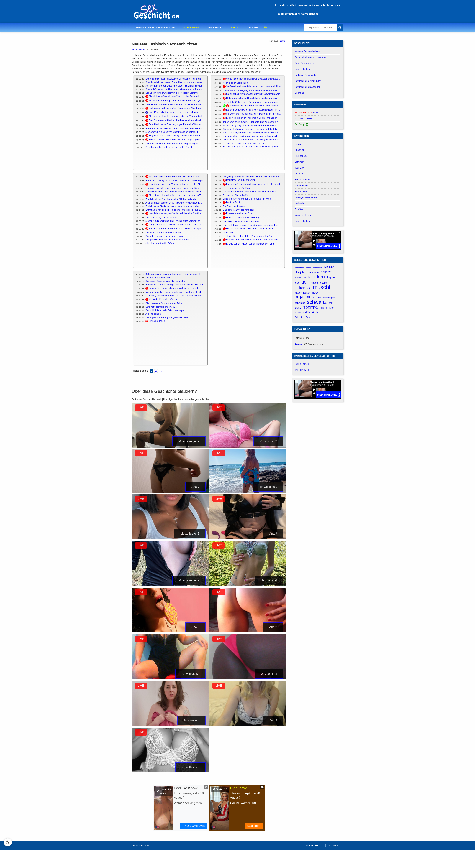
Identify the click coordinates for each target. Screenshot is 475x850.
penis (318, 297)
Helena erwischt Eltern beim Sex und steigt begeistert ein (176, 139)
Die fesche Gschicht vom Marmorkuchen (165, 281)
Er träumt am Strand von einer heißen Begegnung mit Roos (174, 143)
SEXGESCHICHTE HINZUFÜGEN (155, 27)
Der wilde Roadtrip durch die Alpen (163, 232)
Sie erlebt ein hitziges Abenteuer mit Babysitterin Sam (253, 94)
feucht (307, 277)
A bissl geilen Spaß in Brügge (160, 243)
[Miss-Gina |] (170, 725)
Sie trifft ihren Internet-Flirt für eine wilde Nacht (168, 147)
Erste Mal (299, 173)
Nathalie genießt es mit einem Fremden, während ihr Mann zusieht (174, 292)
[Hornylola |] (170, 538)
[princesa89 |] (170, 771)
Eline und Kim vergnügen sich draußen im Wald (247, 198)
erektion (298, 277)
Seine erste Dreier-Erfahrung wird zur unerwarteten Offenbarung (176, 288)
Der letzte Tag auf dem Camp (240, 180)
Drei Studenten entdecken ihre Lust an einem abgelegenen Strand (176, 120)
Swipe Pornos (302, 364)
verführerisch (310, 312)
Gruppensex (301, 156)
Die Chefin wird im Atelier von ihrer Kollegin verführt (171, 93)
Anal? (195, 486)
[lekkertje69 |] (247, 631)
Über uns (299, 93)
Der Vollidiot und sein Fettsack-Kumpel (164, 310)
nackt (315, 292)
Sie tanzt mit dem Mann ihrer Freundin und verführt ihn (172, 221)
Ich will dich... (268, 486)
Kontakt (334, 846)
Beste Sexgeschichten (306, 63)
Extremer (299, 162)
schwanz (317, 302)
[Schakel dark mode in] (8, 842)
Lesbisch (299, 203)
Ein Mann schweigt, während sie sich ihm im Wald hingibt (174, 180)
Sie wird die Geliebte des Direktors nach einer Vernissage (252, 102)
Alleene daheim (153, 314)
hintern (314, 282)
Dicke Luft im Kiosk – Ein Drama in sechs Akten (249, 228)
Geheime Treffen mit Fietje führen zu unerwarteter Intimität (252, 129)
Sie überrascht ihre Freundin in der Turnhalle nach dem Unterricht (255, 105)
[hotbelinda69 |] (247, 538)
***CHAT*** (234, 27)
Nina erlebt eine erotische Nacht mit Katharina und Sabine (176, 176)
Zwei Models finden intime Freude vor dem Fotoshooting (176, 112)
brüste (325, 272)
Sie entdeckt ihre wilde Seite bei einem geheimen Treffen (176, 195)
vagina (298, 312)
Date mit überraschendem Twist (161, 307)
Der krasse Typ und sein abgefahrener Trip (244, 143)
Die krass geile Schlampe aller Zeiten (164, 303)
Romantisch (301, 191)
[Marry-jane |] (247, 678)
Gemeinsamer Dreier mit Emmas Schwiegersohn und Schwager (252, 139)
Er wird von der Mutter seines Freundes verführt (250, 244)
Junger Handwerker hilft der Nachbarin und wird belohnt (176, 224)
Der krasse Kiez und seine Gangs (243, 217)
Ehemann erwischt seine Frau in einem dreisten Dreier (172, 188)
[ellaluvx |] (170, 492)
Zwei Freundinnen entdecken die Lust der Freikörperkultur (174, 104)
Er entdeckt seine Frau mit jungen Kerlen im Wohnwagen (176, 124)
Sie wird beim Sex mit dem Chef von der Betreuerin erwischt (176, 96)
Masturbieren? (189, 533)
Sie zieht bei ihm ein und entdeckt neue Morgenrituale (176, 116)
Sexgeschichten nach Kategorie (311, 57)
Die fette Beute (233, 202)
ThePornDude (302, 370)
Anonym (299, 344)
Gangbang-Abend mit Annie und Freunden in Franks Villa (252, 176)
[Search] (340, 27)
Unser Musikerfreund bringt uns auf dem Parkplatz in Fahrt (252, 136)
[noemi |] (247, 725)
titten (331, 307)
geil (305, 282)
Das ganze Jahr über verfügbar (238, 210)
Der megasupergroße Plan (236, 188)
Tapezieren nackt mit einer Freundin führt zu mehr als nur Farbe (252, 122)
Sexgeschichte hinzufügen (308, 81)
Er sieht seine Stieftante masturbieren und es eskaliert (172, 206)
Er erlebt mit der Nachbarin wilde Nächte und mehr (170, 199)
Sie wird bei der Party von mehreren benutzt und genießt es (176, 100)
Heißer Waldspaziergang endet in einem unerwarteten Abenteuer (252, 90)
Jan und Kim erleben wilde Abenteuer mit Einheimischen (173, 86)
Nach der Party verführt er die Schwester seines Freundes (252, 132)
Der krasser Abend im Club (236, 195)
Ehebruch (299, 150)
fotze (297, 282)
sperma (310, 307)
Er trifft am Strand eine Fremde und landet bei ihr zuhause (174, 210)
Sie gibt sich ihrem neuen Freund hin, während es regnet (174, 82)
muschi (321, 287)
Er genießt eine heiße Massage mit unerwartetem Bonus (176, 135)
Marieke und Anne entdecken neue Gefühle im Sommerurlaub (253, 239)
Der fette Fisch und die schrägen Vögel (165, 236)
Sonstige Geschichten (306, 197)
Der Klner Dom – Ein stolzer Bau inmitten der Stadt (248, 236)
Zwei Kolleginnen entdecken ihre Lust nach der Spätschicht (176, 228)
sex (330, 303)
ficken (318, 277)
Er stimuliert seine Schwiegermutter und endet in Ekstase (174, 284)
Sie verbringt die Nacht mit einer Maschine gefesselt (171, 132)
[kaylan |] (247, 585)
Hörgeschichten (303, 69)
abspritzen (299, 268)
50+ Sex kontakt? (303, 118)
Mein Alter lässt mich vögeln (163, 299)
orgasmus (304, 297)
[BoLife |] (170, 447)
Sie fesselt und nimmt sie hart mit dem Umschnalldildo (253, 86)
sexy (298, 307)
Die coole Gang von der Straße (161, 217)
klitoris (323, 282)
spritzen (323, 308)
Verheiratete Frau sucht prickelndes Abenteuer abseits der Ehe (253, 79)
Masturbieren (301, 185)
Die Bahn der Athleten (234, 206)
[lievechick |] (170, 678)
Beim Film (228, 232)
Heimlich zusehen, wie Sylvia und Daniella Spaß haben (176, 213)
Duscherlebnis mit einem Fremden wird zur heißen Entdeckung (252, 225)
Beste (282, 40)
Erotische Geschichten (306, 75)
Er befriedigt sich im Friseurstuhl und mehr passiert (251, 118)
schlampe (300, 303)
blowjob (299, 272)
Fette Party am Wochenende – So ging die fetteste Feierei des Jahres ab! (174, 295)
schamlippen (329, 297)
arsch (308, 268)
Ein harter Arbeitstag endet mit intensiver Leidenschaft (253, 184)
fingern (331, 277)
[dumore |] (247, 447)
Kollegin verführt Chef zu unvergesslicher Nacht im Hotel (253, 109)
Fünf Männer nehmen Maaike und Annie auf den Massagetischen (176, 184)
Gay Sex (299, 209)
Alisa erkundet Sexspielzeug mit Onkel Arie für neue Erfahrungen (174, 203)
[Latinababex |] (170, 631)
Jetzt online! (269, 580)
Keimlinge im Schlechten (235, 83)
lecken (300, 288)
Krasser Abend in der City (239, 213)
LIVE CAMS (214, 27)
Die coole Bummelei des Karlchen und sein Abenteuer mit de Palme (252, 191)
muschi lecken (302, 292)
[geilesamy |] (247, 492)
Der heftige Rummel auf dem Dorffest (241, 221)
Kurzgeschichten (303, 215)
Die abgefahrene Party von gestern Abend (166, 317)
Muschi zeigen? (188, 441)
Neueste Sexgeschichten (307, 51)
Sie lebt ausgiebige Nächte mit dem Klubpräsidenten (249, 125)
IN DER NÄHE (191, 27)
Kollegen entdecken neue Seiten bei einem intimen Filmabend (174, 274)
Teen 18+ (299, 168)
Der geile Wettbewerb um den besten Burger (167, 239)
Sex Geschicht (139, 49)
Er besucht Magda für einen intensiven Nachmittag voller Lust (252, 146)
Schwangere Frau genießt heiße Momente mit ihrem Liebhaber (253, 114)
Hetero (298, 144)
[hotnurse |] (170, 585)
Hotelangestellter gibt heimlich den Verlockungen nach (253, 98)
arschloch (317, 268)
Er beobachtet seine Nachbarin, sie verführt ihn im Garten (174, 128)
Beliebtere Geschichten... (307, 317)
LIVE (141, 407)
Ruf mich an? (268, 441)
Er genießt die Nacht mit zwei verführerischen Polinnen (173, 79)
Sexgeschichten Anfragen (307, 87)
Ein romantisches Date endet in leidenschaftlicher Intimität (174, 191)
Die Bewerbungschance (157, 277)
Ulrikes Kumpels (157, 321)
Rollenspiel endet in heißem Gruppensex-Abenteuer (175, 108)
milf (309, 288)
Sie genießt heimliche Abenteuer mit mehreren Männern (173, 89)
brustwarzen (312, 272)
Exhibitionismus (303, 179)
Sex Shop (254, 27)
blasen (329, 267)
